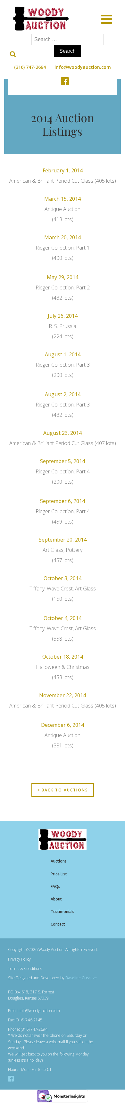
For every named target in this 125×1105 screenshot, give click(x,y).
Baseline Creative (81, 978)
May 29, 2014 (62, 277)
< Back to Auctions (62, 790)
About (56, 899)
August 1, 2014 (62, 354)
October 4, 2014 (62, 618)
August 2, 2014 (62, 394)
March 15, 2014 (62, 198)
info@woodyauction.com (82, 67)
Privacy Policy (19, 959)
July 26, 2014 (63, 315)
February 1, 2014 (63, 170)
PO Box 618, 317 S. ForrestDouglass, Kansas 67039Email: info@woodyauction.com (34, 1001)
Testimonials (62, 911)
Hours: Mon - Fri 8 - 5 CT (30, 1069)
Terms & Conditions (25, 968)
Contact (58, 924)
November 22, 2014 (62, 695)
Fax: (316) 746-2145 (25, 1020)
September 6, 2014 (62, 501)
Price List (59, 874)
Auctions (59, 861)
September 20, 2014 (63, 539)
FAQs (55, 886)
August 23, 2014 (62, 432)
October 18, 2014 (62, 656)
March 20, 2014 (62, 237)
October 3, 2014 (62, 578)
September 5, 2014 (62, 461)
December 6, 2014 (62, 724)
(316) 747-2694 (30, 67)
